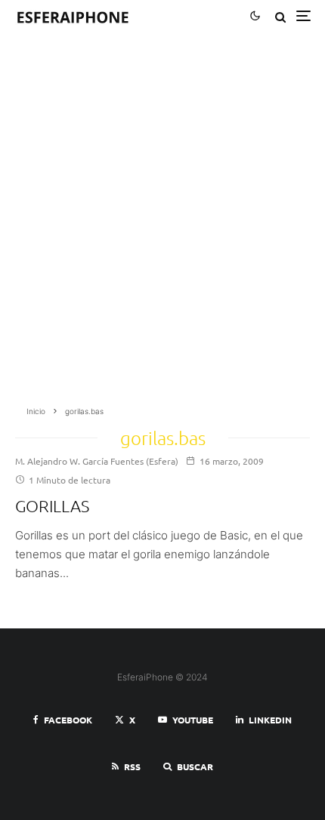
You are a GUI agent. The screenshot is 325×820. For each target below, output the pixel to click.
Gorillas (52, 505)
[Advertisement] (162, 224)
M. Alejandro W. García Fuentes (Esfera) (96, 461)
